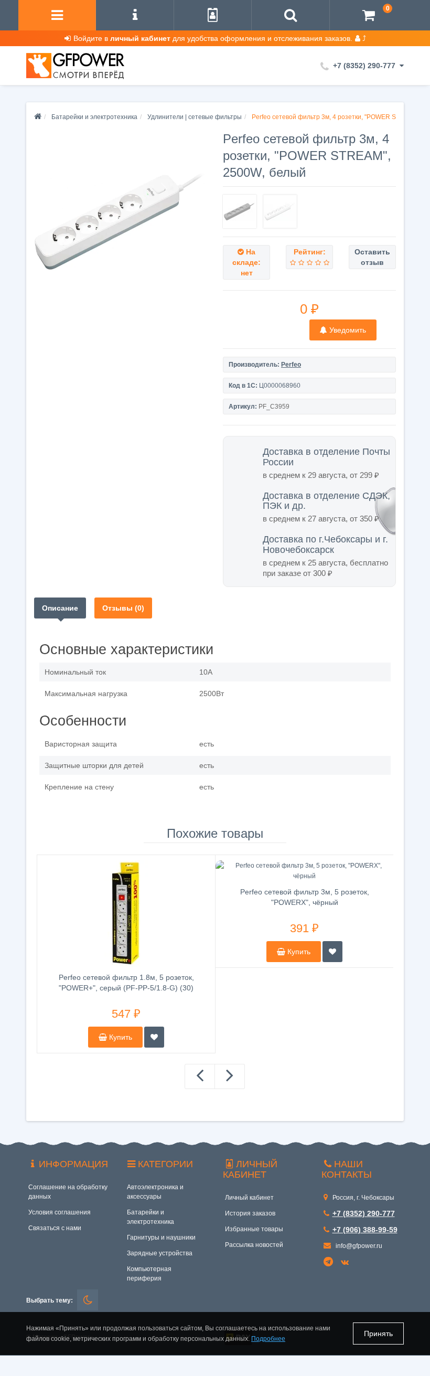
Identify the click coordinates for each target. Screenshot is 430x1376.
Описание (60, 608)
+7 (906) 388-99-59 (364, 1229)
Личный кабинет (249, 1197)
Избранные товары (254, 1229)
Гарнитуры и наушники (161, 1237)
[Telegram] (329, 1262)
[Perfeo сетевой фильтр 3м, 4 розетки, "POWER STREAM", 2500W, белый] (120, 220)
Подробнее (268, 1338)
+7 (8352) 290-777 (363, 1213)
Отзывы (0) (123, 608)
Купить (119, 1037)
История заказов (250, 1213)
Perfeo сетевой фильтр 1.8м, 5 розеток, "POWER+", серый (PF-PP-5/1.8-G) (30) (126, 982)
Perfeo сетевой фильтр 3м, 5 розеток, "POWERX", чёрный (304, 897)
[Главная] (37, 117)
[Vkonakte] (346, 1262)
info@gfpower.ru (358, 1246)
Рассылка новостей (254, 1245)
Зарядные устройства (159, 1253)
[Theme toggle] (87, 1299)
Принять (378, 1333)
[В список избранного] (154, 1037)
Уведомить (346, 330)
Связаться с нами (54, 1228)
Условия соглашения (59, 1212)
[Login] (212, 16)
